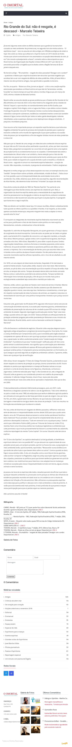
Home (5, 22)
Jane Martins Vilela (36, 643)
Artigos (10, 22)
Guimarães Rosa (51, 710)
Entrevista (36, 620)
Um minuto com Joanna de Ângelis (36, 659)
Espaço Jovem (36, 624)
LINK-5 (16, 535)
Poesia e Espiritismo (36, 651)
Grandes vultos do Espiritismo (36, 639)
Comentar (10, 577)
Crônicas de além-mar (36, 601)
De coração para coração (36, 605)
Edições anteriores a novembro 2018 (36, 608)
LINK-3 (22, 526)
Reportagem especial (36, 655)
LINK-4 (54, 530)
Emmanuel (36, 616)
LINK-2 (16, 523)
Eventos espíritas (36, 635)
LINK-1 (40, 510)
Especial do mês (36, 628)
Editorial (36, 612)
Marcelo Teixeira (32, 35)
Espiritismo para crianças (36, 632)
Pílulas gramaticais (36, 647)
